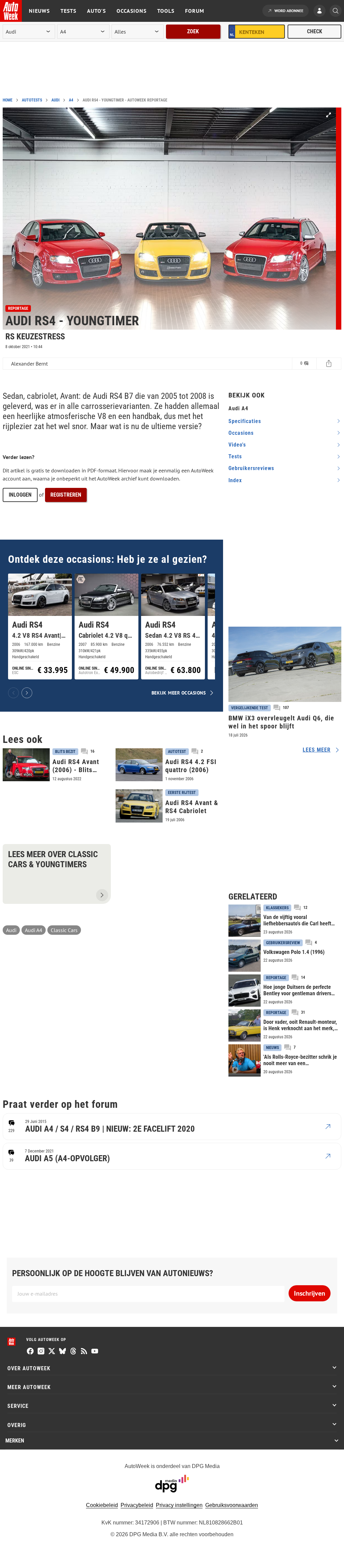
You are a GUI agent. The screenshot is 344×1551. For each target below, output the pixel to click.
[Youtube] (95, 1351)
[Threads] (73, 1351)
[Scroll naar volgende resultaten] (27, 692)
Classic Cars (64, 930)
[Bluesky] (62, 1351)
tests (235, 456)
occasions (241, 433)
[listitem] (40, 626)
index (235, 480)
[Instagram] (41, 1351)
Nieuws (39, 10)
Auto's (96, 10)
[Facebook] (30, 1351)
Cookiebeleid (102, 1505)
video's (237, 445)
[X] (52, 1351)
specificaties (244, 421)
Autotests (32, 100)
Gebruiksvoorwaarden (231, 1505)
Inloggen (20, 495)
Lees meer (317, 750)
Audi (55, 100)
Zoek (193, 31)
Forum (194, 10)
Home (7, 100)
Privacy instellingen (179, 1505)
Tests (68, 10)
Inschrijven (309, 1293)
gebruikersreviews (251, 468)
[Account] (321, 11)
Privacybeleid (137, 1505)
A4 (71, 100)
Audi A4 (33, 930)
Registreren (65, 495)
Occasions (131, 10)
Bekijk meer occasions (179, 692)
